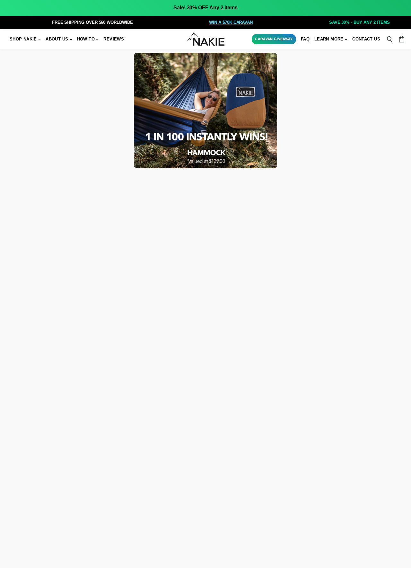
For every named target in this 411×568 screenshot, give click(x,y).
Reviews (113, 39)
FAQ (305, 39)
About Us (57, 39)
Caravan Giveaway (274, 39)
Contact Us (366, 39)
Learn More (329, 39)
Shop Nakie (24, 39)
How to (86, 39)
